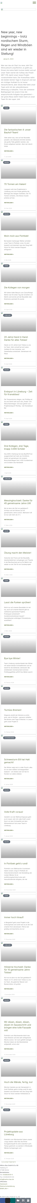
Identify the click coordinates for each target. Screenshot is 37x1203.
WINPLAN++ (4, 1188)
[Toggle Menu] (34, 3)
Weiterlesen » (9, 151)
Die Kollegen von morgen (17, 287)
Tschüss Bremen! (12, 710)
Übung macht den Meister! (17, 552)
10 (13, 1162)
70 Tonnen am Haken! (15, 184)
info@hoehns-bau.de (7, 1179)
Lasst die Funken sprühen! (17, 602)
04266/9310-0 (8, 1174)
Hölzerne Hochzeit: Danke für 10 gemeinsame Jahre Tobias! (17, 970)
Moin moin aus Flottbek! (16, 236)
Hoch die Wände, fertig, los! (18, 1082)
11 (15, 1162)
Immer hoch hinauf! (14, 917)
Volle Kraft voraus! (13, 812)
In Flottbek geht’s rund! (16, 863)
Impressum (3, 1184)
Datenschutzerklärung (7, 1186)
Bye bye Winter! (12, 658)
